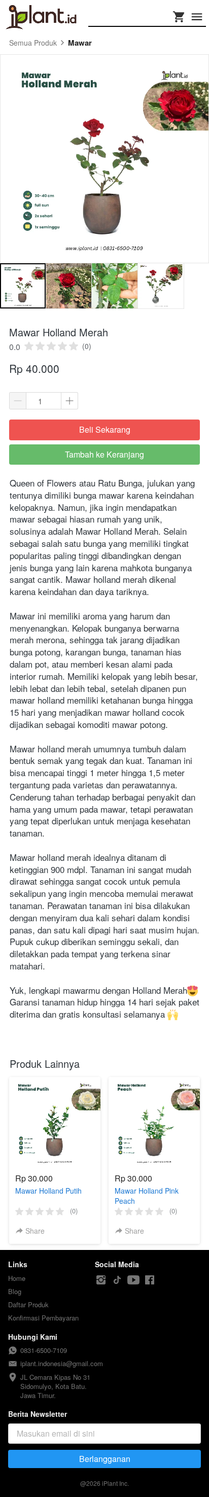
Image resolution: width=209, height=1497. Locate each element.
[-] (101, 1280)
